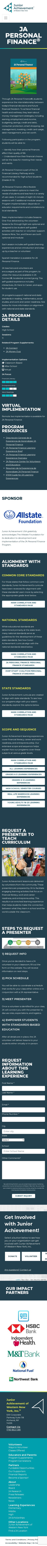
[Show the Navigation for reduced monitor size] (5, 18)
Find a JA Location (17, 1531)
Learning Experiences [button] (21, 1505)
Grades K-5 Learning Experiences (23, 774)
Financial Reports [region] (17, 1474)
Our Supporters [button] (16, 1471)
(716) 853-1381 (14, 1430)
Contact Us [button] (13, 1427)
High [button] (10, 1514)
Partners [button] (13, 1465)
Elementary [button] (14, 1508)
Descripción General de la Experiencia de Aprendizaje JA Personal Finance (21, 441)
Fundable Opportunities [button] (21, 1468)
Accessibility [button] (11, 1543)
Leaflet (18, 1280)
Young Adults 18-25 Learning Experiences (23, 803)
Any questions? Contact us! (18, 1270)
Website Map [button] (25, 1543)
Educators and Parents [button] (22, 1455)
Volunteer (31, 1256)
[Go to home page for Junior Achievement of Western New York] (19, 7)
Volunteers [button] (15, 1444)
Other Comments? (11, 1158)
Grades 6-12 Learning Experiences (23, 781)
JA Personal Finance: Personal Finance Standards (23, 663)
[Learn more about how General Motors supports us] (23, 1316)
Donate (12, 1256)
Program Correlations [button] (19, 1461)
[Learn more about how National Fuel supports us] (23, 1366)
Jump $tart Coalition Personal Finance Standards (23, 672)
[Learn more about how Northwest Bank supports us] (23, 1379)
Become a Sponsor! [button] (18, 1478)
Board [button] (11, 1488)
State (4, 1135)
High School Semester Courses (23, 788)
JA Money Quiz (13, 351)
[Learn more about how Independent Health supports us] (23, 1341)
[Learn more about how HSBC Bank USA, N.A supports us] (23, 1328)
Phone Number (10, 1114)
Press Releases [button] (16, 1494)
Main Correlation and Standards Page (23, 604)
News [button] (11, 1501)
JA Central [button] (37, 1543)
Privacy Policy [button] (34, 1540)
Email (5, 1104)
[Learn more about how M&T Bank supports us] (23, 1354)
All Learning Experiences (24, 769)
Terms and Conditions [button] (15, 1540)
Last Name (8, 1092)
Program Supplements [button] (20, 1458)
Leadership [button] (14, 1485)
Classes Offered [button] (16, 1450)
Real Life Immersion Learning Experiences (24, 795)
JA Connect (11, 348)
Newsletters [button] (14, 1498)
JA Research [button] (14, 1491)
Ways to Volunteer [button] (18, 1447)
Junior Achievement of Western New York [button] (20, 1526)
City (3, 1126)
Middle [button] (12, 1511)
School (5, 1146)
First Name (8, 1083)
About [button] (12, 1482)
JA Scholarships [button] (16, 1518)
